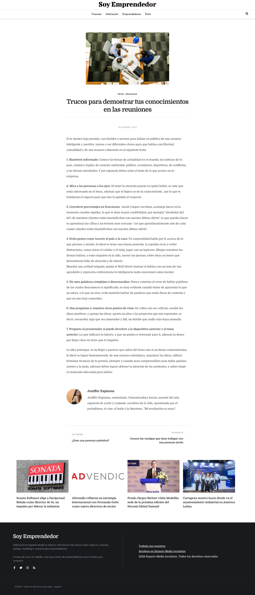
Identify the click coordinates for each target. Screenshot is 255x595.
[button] (247, 13)
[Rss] (34, 567)
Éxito (121, 94)
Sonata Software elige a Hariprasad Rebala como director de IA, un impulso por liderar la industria (40, 502)
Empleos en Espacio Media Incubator (162, 551)
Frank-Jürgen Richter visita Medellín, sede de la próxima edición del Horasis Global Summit (153, 502)
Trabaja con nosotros (152, 546)
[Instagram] (27, 567)
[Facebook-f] (14, 567)
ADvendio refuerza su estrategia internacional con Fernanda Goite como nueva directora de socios (95, 502)
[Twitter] (21, 567)
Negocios (131, 94)
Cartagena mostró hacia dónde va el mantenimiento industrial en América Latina (209, 502)
